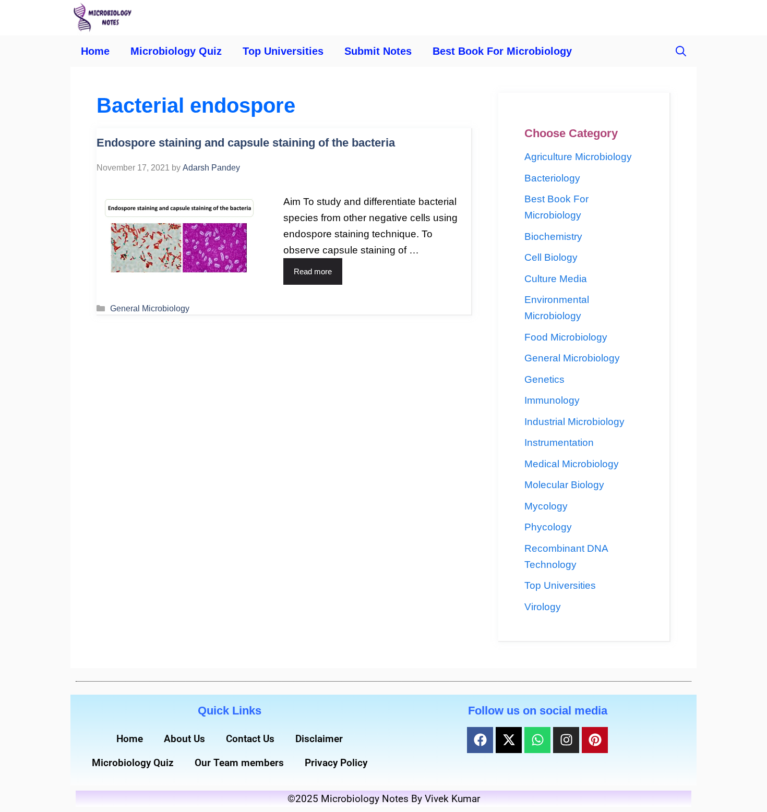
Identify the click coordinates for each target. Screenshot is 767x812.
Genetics (544, 379)
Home (95, 51)
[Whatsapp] (537, 740)
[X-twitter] (509, 740)
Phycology (548, 527)
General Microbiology (149, 308)
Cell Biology (551, 257)
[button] (681, 51)
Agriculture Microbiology (578, 156)
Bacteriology (552, 178)
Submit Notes (378, 51)
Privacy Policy (336, 763)
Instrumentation (559, 442)
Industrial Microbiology (574, 421)
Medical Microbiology (571, 463)
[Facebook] (480, 740)
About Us (184, 739)
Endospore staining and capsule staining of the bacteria (246, 142)
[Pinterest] (595, 740)
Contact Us (250, 739)
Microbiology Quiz (176, 51)
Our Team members (239, 763)
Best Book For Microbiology (502, 51)
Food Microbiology (565, 337)
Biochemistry (553, 236)
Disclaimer (319, 739)
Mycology (546, 506)
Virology (542, 606)
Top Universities (283, 51)
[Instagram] (566, 740)
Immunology (552, 400)
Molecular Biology (564, 484)
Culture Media (555, 278)
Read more (313, 271)
